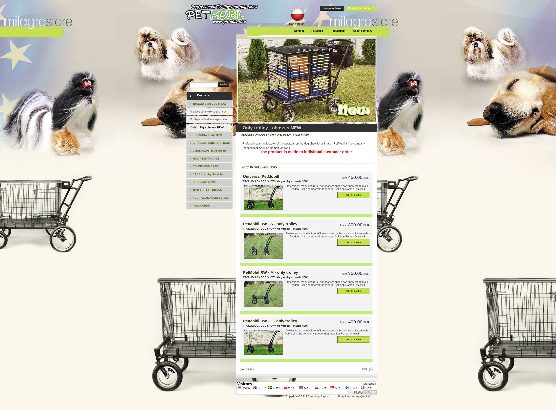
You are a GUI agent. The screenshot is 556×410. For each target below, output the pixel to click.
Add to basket (354, 195)
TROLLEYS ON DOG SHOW (257, 134)
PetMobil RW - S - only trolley (270, 224)
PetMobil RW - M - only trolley (270, 272)
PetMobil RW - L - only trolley (270, 321)
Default (254, 167)
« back (250, 369)
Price (274, 167)
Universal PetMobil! (261, 176)
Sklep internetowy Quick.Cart (356, 396)
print (364, 369)
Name (265, 167)
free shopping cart (319, 396)
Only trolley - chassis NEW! (293, 134)
